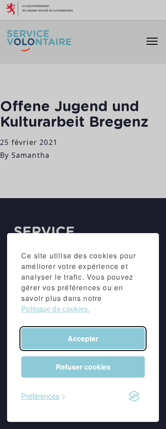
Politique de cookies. (55, 309)
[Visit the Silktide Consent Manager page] (134, 396)
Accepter (83, 338)
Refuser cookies (83, 367)
